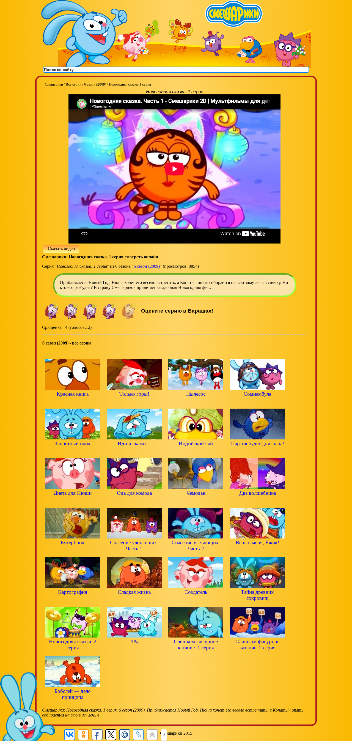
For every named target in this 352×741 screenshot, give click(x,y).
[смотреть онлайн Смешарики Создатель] (196, 601)
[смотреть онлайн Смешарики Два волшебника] (257, 502)
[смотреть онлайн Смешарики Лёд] (134, 651)
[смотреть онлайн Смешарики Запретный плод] (72, 452)
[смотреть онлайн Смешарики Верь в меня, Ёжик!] (257, 551)
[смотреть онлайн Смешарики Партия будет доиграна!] (257, 452)
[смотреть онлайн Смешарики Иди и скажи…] (134, 452)
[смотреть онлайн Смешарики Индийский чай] (196, 452)
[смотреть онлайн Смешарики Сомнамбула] (257, 403)
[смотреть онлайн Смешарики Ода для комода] (134, 502)
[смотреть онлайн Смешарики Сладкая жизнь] (134, 601)
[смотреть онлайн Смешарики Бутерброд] (72, 551)
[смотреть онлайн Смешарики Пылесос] (196, 403)
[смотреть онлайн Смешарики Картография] (72, 601)
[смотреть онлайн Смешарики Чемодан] (196, 502)
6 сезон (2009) (147, 266)
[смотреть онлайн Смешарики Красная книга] (72, 403)
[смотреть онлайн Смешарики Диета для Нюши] (72, 502)
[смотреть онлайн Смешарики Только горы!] (134, 403)
